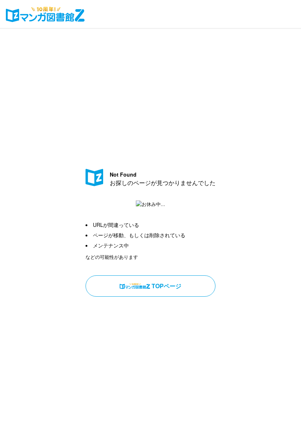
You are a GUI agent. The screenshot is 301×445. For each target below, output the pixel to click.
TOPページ (166, 286)
